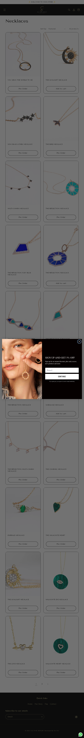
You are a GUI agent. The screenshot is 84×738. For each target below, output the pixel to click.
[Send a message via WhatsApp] (80, 734)
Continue (62, 376)
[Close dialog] (79, 341)
